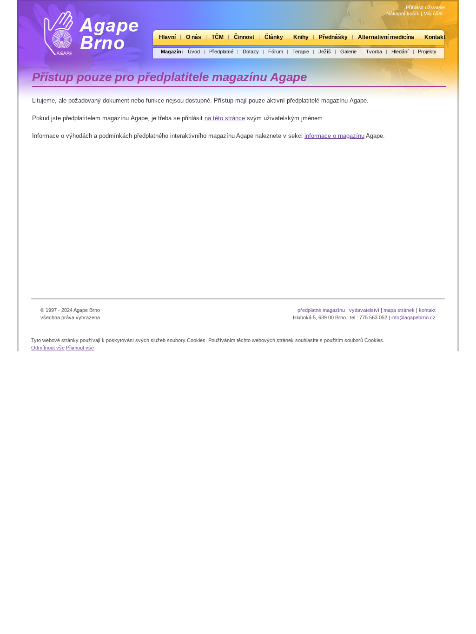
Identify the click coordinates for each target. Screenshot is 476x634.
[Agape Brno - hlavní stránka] (84, 29)
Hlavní (167, 37)
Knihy (301, 37)
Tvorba (374, 51)
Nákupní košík (402, 13)
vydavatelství (364, 310)
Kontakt (434, 37)
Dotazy (251, 51)
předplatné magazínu (321, 310)
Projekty (427, 51)
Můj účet (433, 13)
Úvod (194, 51)
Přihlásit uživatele (425, 7)
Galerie (348, 51)
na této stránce (225, 118)
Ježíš (324, 51)
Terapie (300, 51)
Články (273, 37)
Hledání (400, 51)
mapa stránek (399, 310)
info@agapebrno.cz (413, 317)
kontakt (427, 310)
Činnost (244, 37)
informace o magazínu (334, 135)
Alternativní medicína (386, 37)
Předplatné (221, 51)
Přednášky (333, 37)
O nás (193, 37)
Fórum (275, 51)
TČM (218, 37)
